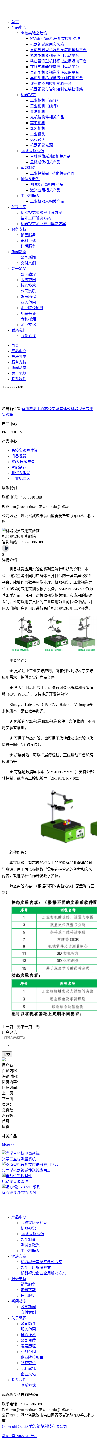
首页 (15, 22)
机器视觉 (28, 95)
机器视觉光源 (41, 145)
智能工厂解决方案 (36, 218)
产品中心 (18, 27)
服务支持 (18, 229)
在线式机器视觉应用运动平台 (54, 67)
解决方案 (18, 207)
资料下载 (28, 241)
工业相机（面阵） (45, 100)
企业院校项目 (32, 308)
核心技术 (28, 285)
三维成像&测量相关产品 (50, 156)
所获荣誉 (28, 314)
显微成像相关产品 (45, 162)
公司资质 (28, 291)
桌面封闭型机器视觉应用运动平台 (58, 50)
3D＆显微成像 (32, 151)
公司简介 (28, 274)
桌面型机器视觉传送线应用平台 (56, 78)
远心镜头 (37, 140)
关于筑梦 (18, 269)
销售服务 (28, 235)
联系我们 (18, 330)
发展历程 (28, 297)
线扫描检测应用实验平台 (51, 84)
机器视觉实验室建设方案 (41, 213)
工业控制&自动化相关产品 (52, 173)
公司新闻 (28, 257)
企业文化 (28, 325)
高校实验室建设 (34, 33)
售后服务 (28, 246)
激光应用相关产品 (45, 190)
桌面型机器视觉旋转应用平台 (54, 72)
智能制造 (28, 168)
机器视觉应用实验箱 (47, 44)
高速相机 (37, 123)
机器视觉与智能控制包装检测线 (56, 89)
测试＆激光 (30, 179)
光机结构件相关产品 (47, 117)
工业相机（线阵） (45, 106)
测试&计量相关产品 (46, 185)
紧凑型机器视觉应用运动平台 (54, 55)
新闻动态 (18, 252)
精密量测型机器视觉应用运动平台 (58, 61)
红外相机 (37, 128)
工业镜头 (37, 134)
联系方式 (28, 336)
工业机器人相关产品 (47, 201)
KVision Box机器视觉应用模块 (55, 39)
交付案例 (28, 263)
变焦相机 (37, 112)
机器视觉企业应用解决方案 (43, 224)
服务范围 (28, 280)
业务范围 (28, 302)
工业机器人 (30, 196)
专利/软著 (29, 319)
